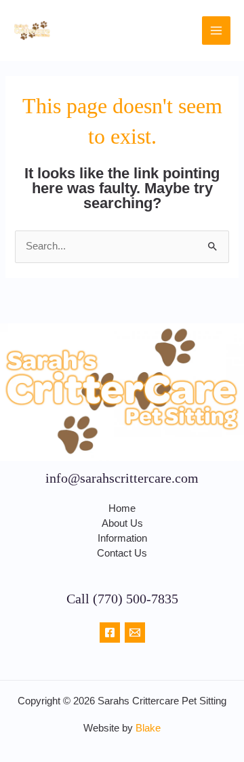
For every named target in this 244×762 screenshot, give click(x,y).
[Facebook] (110, 632)
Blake (148, 728)
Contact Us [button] (122, 553)
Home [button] (122, 508)
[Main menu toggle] (216, 30)
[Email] (135, 632)
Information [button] (122, 538)
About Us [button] (122, 523)
